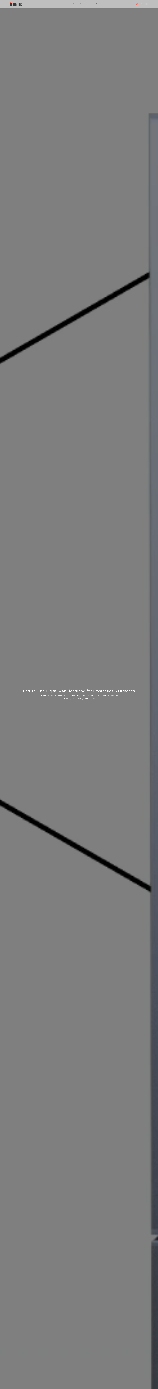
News (98, 4)
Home (60, 4)
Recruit (82, 4)
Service (67, 4)
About (75, 4)
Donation (90, 4)
